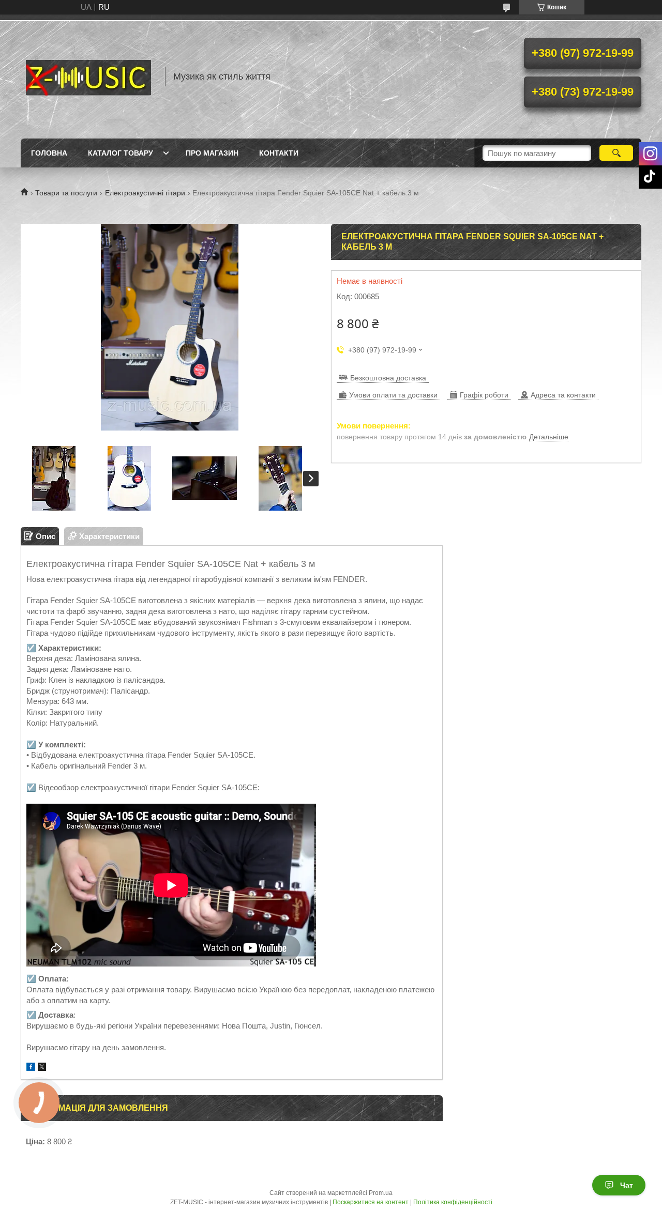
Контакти (278, 153)
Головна (49, 153)
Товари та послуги (66, 193)
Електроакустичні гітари (145, 193)
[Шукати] (616, 153)
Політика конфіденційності (452, 1202)
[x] (42, 1068)
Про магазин (212, 153)
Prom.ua (381, 1192)
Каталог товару (120, 153)
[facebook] (30, 1068)
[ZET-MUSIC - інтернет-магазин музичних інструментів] (88, 76)
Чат (626, 1185)
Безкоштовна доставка (388, 378)
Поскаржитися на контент (371, 1202)
